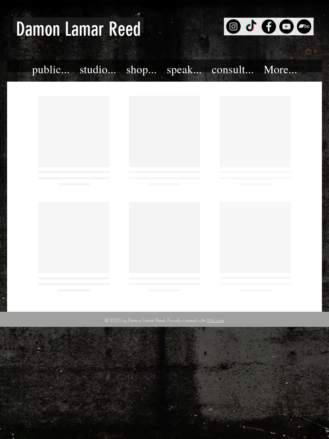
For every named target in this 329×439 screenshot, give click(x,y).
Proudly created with (187, 320)
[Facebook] (269, 26)
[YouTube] (286, 26)
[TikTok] (251, 26)
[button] (314, 51)
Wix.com (215, 320)
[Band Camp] (304, 26)
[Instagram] (233, 26)
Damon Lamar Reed (78, 29)
